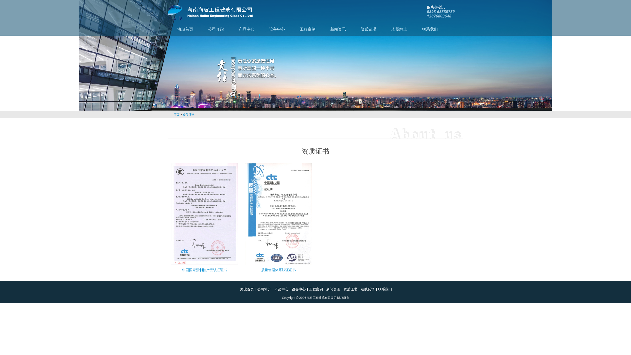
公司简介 (264, 289)
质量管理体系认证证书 (278, 269)
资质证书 (369, 29)
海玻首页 (185, 29)
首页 (176, 114)
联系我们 (430, 29)
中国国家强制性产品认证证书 (204, 269)
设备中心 (277, 29)
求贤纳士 (399, 29)
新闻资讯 (338, 29)
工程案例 (308, 29)
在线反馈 (368, 289)
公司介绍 (216, 29)
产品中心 (246, 29)
